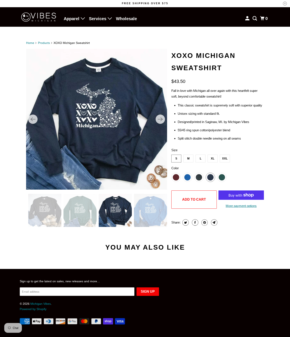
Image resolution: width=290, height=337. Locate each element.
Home (30, 43)
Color (175, 168)
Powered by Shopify (33, 309)
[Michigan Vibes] (39, 17)
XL (212, 158)
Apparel (72, 18)
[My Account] (247, 18)
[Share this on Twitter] (185, 222)
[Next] (160, 119)
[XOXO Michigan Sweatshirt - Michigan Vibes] (96, 119)
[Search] (255, 18)
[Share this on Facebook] (194, 222)
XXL (225, 158)
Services (98, 18)
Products (44, 43)
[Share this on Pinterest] (204, 222)
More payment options (241, 206)
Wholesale (126, 18)
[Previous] (33, 119)
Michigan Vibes (40, 303)
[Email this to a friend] (213, 222)
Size (174, 150)
